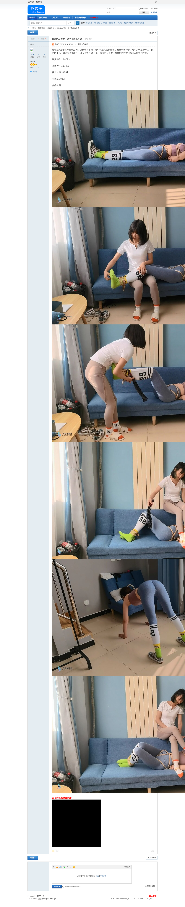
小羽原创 (96, 23)
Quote (67, 866)
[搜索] (77, 23)
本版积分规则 (150, 886)
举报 (152, 851)
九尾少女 (55, 17)
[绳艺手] (36, 14)
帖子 (69, 23)
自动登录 (144, 8)
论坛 (34, 28)
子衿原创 (119, 23)
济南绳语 (104, 23)
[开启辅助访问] (153, 2)
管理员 (32, 61)
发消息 (35, 72)
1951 (32, 55)
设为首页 (31, 2)
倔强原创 (66, 17)
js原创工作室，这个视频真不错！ (69, 28)
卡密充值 (94, 17)
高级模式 (127, 867)
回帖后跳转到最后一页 (73, 886)
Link (63, 866)
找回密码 (154, 8)
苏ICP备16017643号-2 (49, 899)
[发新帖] (32, 32)
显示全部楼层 (83, 44)
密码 (108, 12)
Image (60, 866)
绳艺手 (32, 17)
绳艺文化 (41, 28)
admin (32, 44)
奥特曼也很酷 (139, 23)
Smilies (74, 866)
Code (70, 866)
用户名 (109, 8)
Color (57, 866)
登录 (97, 876)
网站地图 (152, 896)
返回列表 (153, 33)
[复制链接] (88, 39)
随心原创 (43, 17)
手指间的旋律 (80, 17)
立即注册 (154, 12)
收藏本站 (39, 2)
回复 (57, 851)
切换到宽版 (156, 2)
